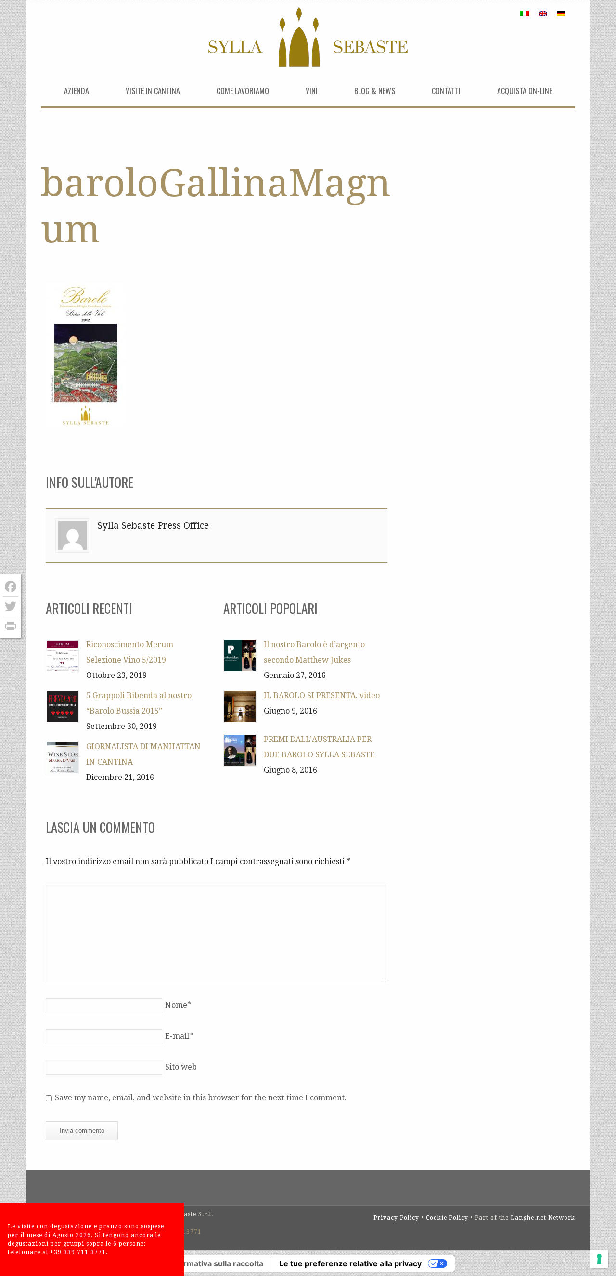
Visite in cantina (153, 91)
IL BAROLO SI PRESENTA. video (322, 695)
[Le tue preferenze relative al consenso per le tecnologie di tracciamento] (599, 1259)
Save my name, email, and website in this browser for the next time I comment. (200, 1097)
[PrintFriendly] (10, 626)
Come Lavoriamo (243, 91)
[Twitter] (10, 606)
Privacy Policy (396, 1217)
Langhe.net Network (543, 1217)
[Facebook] (10, 587)
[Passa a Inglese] (543, 13)
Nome (178, 1004)
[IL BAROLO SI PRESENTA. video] (240, 706)
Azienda (76, 91)
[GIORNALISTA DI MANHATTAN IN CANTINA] (62, 757)
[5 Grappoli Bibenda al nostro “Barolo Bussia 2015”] (62, 706)
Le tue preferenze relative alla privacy (350, 1263)
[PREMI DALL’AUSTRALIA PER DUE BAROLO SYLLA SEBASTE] (240, 750)
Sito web (181, 1067)
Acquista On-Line (524, 91)
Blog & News (374, 91)
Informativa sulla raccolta (216, 1263)
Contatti (446, 91)
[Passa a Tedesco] (561, 13)
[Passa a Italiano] (524, 13)
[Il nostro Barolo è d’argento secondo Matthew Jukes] (240, 655)
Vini (312, 91)
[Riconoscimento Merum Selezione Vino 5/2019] (62, 655)
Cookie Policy (447, 1217)
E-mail (179, 1036)
